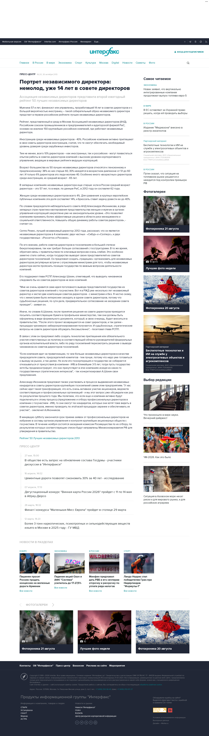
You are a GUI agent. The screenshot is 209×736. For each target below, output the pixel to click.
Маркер (24, 716)
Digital (115, 62)
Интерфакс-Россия (68, 41)
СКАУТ (24, 713)
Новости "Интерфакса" (85, 707)
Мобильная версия (11, 41)
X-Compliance (27, 710)
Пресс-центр (27, 74)
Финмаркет (85, 41)
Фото (152, 62)
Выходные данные (161, 720)
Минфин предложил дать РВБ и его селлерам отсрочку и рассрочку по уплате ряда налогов (104, 581)
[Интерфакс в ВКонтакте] (86, 723)
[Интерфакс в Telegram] (82, 723)
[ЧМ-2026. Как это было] (166, 453)
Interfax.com (50, 41)
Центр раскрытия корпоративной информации (95, 716)
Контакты (25, 665)
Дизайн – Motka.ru (160, 723)
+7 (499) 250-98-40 (103, 689)
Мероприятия (117, 665)
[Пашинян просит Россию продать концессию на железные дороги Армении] (35, 572)
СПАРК (24, 707)
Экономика (65, 62)
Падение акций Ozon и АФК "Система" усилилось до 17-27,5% (68, 580)
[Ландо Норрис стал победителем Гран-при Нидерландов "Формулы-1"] (139, 572)
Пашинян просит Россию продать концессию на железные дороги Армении (35, 581)
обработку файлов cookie (151, 685)
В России (38, 62)
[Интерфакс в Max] (95, 723)
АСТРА (24, 719)
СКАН (77, 710)
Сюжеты (141, 62)
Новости (127, 62)
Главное (24, 62)
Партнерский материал (155, 141)
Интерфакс (104, 51)
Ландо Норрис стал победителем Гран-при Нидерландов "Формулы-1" (138, 581)
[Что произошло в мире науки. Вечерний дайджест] (166, 410)
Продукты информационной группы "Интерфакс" (66, 697)
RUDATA (79, 713)
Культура (91, 62)
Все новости (26, 591)
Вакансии (78, 665)
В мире (51, 62)
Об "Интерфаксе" (32, 41)
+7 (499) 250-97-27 (125, 689)
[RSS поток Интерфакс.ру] (91, 723)
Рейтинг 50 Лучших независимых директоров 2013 (50, 438)
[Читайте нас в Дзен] (77, 723)
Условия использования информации (169, 717)
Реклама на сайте (96, 665)
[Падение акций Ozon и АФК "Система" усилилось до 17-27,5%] (69, 572)
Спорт (78, 62)
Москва (103, 62)
